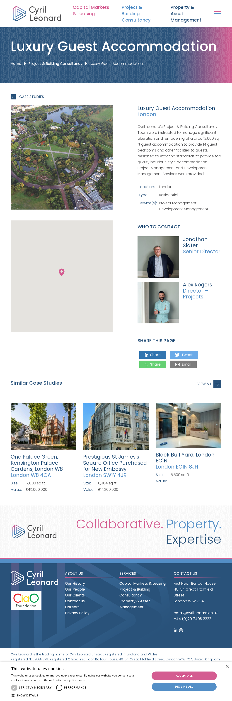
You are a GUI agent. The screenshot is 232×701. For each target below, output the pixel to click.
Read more (79, 680)
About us (74, 573)
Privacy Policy (77, 613)
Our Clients (75, 595)
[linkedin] (176, 630)
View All (204, 383)
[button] (78, 695)
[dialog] (116, 681)
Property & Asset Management (186, 13)
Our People (75, 589)
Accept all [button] (184, 676)
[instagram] (181, 630)
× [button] (227, 666)
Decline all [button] (184, 687)
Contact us (75, 601)
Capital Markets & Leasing (91, 10)
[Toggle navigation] (217, 13)
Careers (72, 607)
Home (16, 63)
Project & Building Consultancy (136, 13)
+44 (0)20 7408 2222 (192, 618)
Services (127, 573)
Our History (75, 583)
